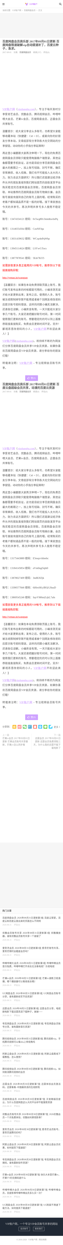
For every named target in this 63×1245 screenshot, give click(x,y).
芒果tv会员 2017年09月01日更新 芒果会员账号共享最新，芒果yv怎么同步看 (16, 741)
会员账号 (24, 1229)
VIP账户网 (31, 4)
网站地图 (43, 1240)
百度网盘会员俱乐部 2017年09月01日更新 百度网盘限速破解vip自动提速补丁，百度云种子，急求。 (30, 45)
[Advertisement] (31, 24)
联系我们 (39, 1229)
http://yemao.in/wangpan (15, 277)
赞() (33, 378)
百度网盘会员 (30, 10)
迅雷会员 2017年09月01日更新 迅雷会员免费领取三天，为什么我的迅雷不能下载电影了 (47, 743)
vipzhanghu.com (26, 109)
